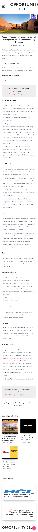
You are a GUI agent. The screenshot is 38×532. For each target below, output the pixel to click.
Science (31, 403)
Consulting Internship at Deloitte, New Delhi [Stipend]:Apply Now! (27, 438)
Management (23, 403)
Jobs (16, 403)
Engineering (10, 403)
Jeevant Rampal (11, 68)
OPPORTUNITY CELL (18, 527)
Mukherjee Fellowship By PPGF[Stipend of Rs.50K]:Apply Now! (9, 438)
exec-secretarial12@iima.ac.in (15, 358)
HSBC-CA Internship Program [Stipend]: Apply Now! (8, 464)
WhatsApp (11, 94)
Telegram (21, 94)
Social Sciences (19, 405)
